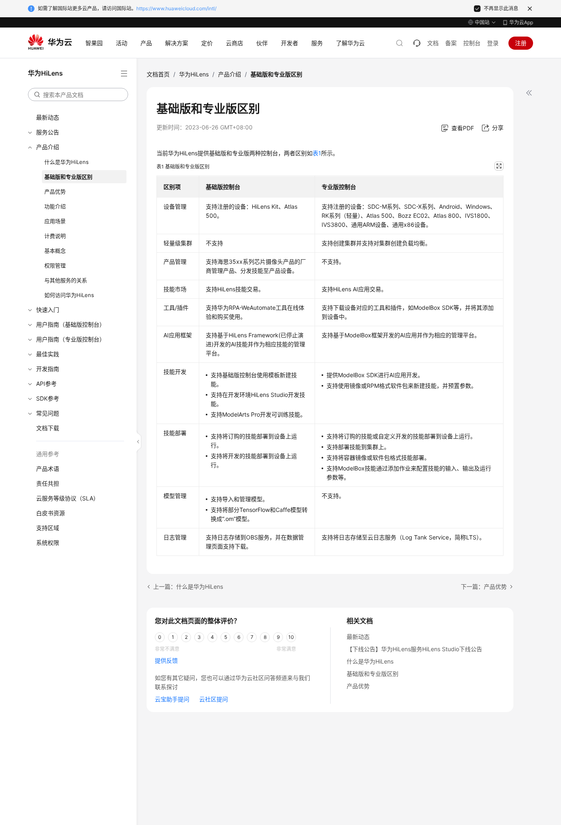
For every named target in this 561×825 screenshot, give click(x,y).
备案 (451, 42)
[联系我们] (417, 43)
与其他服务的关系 (65, 280)
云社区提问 (213, 699)
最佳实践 (47, 353)
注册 (521, 42)
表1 (317, 153)
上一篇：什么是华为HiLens (188, 586)
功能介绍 (55, 206)
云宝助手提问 (172, 699)
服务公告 (47, 132)
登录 (493, 42)
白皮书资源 (50, 512)
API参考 (46, 383)
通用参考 (47, 453)
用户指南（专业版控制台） (70, 339)
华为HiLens (194, 74)
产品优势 (55, 191)
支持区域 (47, 527)
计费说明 (55, 236)
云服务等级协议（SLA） (67, 498)
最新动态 (47, 117)
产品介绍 (47, 146)
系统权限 (47, 542)
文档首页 (158, 74)
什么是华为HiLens (66, 162)
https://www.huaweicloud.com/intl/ (176, 8)
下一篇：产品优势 (484, 586)
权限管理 (55, 265)
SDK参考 (47, 398)
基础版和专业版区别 (68, 176)
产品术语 (47, 468)
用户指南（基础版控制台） (70, 324)
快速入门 (47, 309)
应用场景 (55, 221)
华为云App (521, 22)
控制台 (472, 42)
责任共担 (47, 483)
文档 (433, 42)
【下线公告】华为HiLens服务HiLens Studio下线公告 (414, 648)
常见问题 (47, 413)
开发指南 (47, 368)
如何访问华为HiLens (69, 295)
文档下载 (47, 427)
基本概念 (55, 250)
